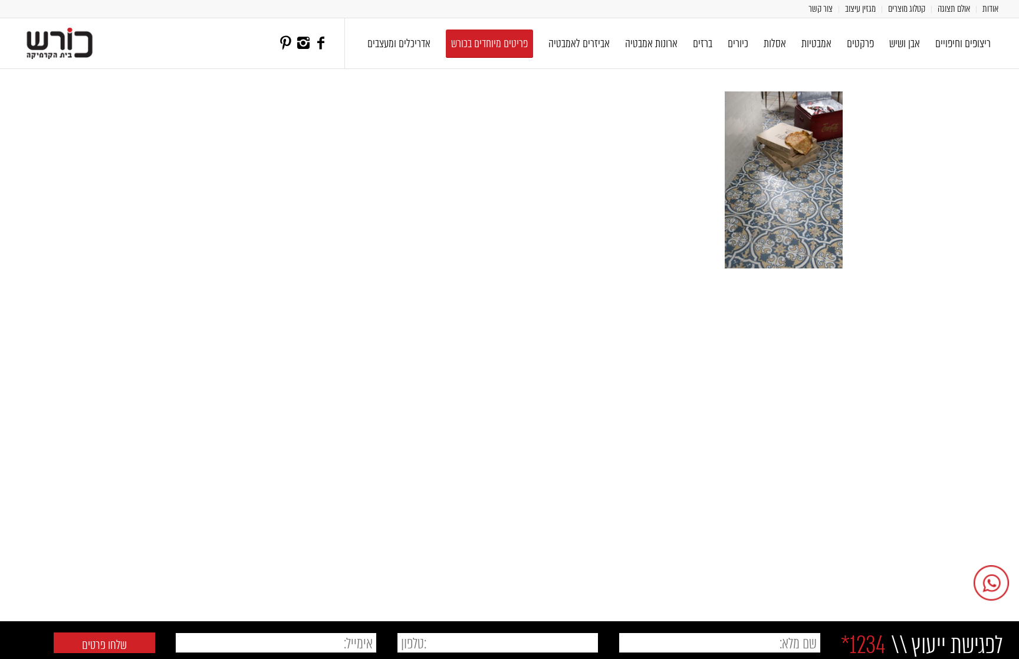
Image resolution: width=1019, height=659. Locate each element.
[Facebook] (321, 43)
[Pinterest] (285, 43)
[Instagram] (303, 43)
